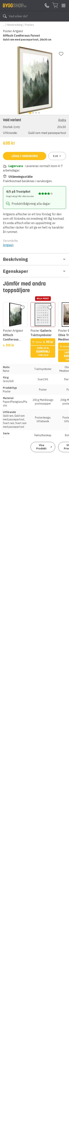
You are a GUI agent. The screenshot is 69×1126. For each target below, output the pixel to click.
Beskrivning (15, 259)
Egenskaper (15, 271)
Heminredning (15, 24)
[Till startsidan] (14, 5)
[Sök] (5, 16)
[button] (34, 126)
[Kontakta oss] (47, 5)
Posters (29, 24)
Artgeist (8, 245)
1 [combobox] (55, 156)
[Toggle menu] (63, 5)
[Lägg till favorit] (61, 54)
